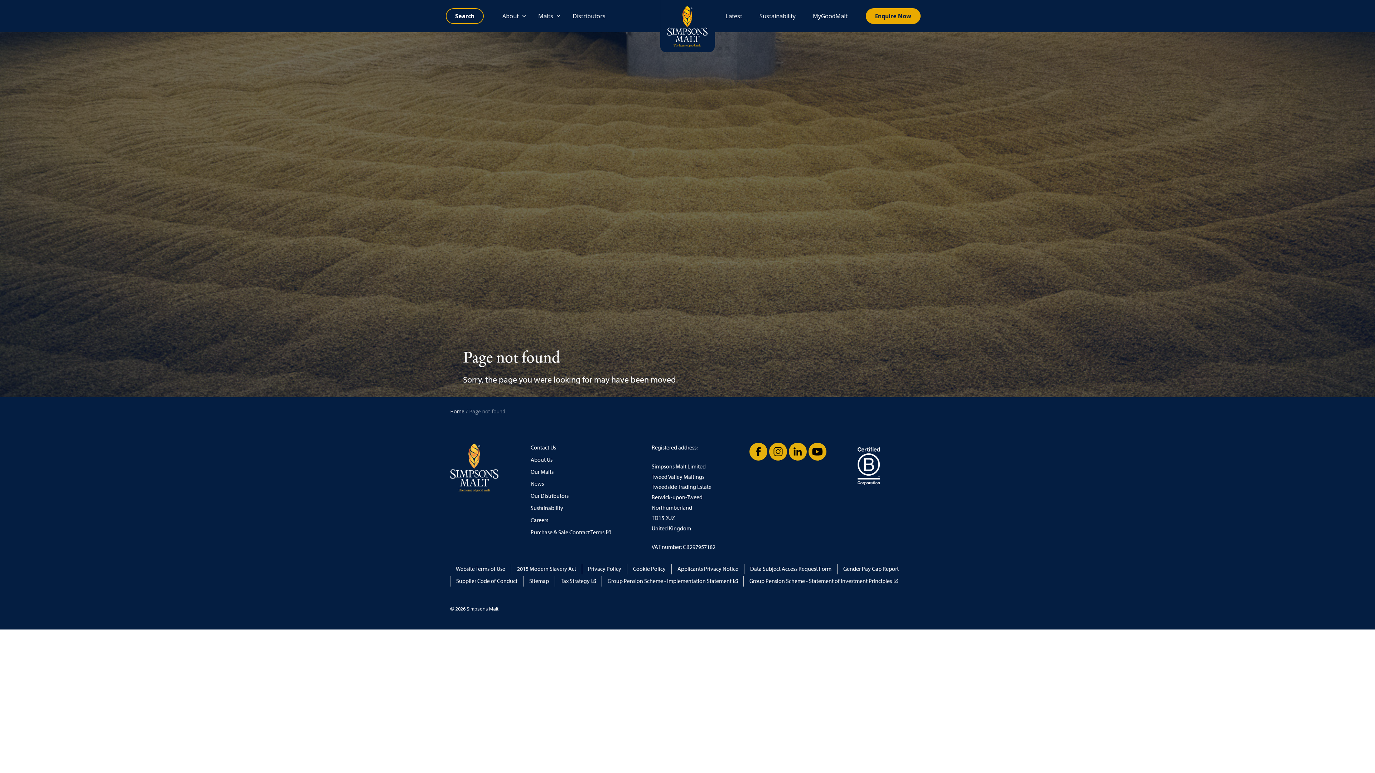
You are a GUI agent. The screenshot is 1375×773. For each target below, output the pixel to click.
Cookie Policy (649, 568)
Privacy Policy (604, 568)
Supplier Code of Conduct (486, 581)
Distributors (589, 16)
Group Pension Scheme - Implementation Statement (670, 581)
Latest (733, 16)
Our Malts (542, 471)
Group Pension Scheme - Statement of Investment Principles (820, 581)
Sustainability (777, 16)
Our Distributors (550, 495)
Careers (539, 520)
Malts (545, 16)
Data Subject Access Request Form (790, 568)
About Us (542, 459)
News (537, 483)
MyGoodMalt (830, 16)
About (510, 16)
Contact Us (543, 447)
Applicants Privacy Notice (707, 568)
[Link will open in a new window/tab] (758, 452)
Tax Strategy (575, 581)
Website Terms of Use (480, 568)
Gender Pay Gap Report (871, 568)
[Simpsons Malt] (687, 26)
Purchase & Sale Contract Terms (567, 532)
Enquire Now (893, 16)
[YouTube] (817, 452)
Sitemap (539, 581)
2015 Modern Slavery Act (546, 568)
